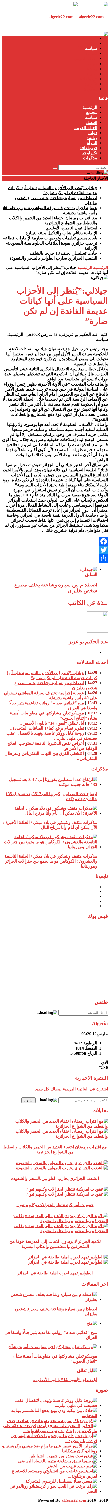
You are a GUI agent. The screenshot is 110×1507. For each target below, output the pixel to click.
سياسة (91, 48)
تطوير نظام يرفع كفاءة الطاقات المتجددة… (46, 728)
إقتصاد (91, 53)
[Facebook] (55, 541)
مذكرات (90, 89)
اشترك (28, 1100)
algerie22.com (73, 1500)
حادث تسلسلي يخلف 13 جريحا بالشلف (63, 253)
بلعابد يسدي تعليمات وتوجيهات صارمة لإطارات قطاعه (50, 238)
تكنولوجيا (89, 84)
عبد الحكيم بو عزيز (81, 334)
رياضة (92, 68)
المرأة (92, 73)
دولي (92, 63)
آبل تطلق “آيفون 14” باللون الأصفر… (51, 723)
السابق (91, 574)
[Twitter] (55, 550)
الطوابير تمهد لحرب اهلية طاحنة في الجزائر (55, 1273)
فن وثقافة (88, 78)
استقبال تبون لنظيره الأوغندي (71, 228)
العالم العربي (85, 58)
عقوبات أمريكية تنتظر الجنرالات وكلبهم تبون (55, 1204)
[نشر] (55, 558)
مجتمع (91, 43)
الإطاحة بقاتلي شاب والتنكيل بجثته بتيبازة (61, 233)
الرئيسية (89, 38)
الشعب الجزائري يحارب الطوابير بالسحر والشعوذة (53, 258)
